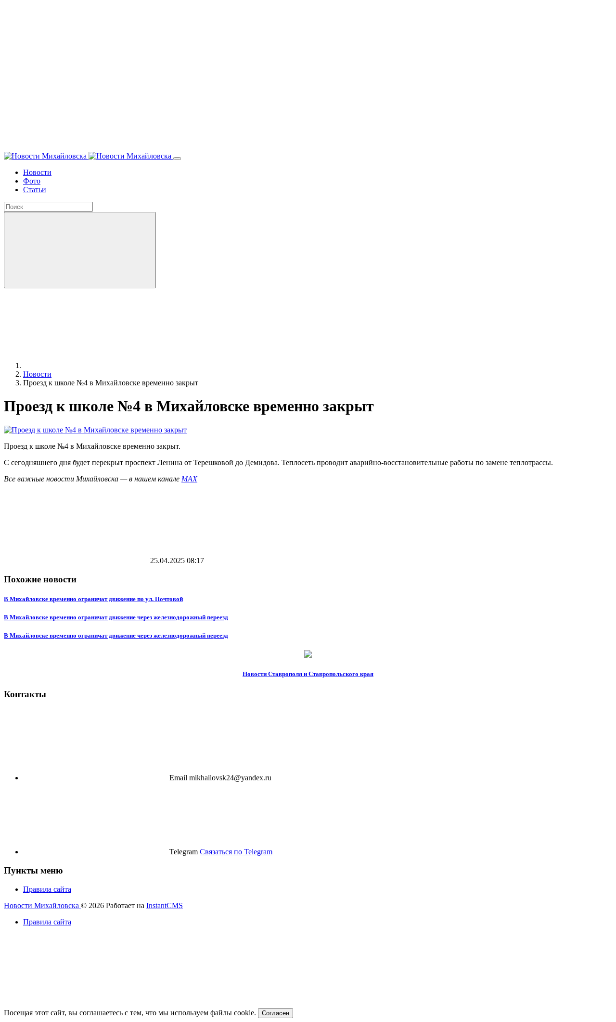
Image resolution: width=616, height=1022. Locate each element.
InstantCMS (164, 905)
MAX (189, 479)
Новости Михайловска (42, 905)
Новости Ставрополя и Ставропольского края (308, 673)
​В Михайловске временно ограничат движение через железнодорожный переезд (116, 617)
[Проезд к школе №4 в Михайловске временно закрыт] (95, 430)
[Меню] (177, 158)
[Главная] (95, 365)
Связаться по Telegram (236, 852)
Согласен (275, 1013)
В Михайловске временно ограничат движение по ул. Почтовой (93, 599)
